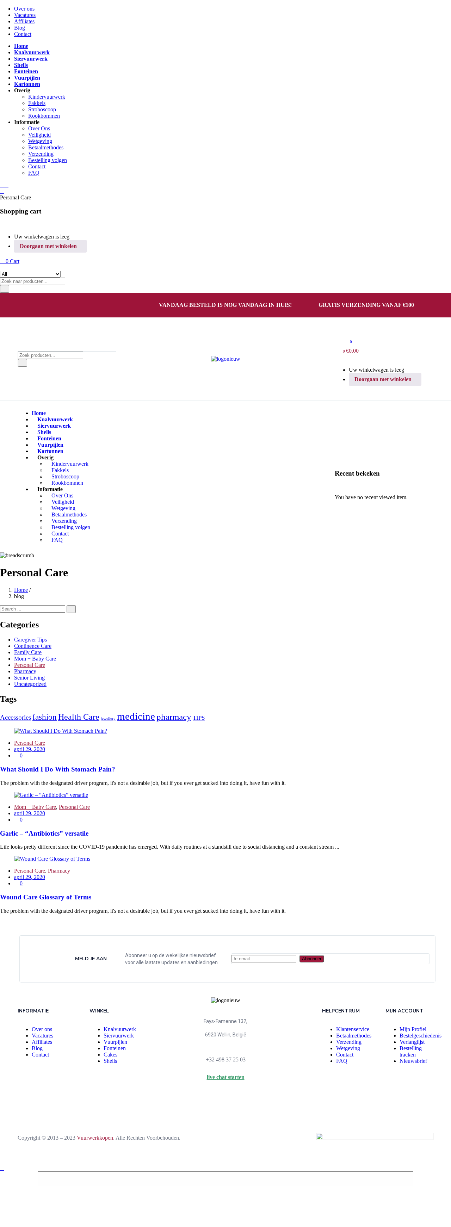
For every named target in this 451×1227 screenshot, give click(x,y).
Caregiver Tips (30, 640)
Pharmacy (25, 671)
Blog (19, 28)
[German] (47, 306)
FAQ (33, 173)
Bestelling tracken (411, 1051)
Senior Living (29, 678)
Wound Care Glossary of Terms (45, 897)
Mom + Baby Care (35, 659)
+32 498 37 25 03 (226, 1059)
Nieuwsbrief (413, 1061)
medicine (136, 716)
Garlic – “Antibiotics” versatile (44, 833)
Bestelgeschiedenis (420, 1036)
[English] (30, 306)
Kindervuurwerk (46, 97)
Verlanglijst (412, 1042)
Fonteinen (115, 1048)
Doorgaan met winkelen (48, 246)
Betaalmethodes (45, 147)
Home (21, 590)
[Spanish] (64, 306)
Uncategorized (30, 684)
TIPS (199, 717)
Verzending (41, 154)
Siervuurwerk (119, 1036)
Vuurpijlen (115, 1042)
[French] (38, 306)
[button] (9, 261)
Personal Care (29, 665)
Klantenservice (352, 1029)
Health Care (78, 716)
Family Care (28, 652)
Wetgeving (40, 141)
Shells (110, 1061)
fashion (44, 716)
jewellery (108, 718)
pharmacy (173, 716)
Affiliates (24, 21)
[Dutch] (21, 306)
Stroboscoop (42, 109)
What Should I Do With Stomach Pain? (57, 769)
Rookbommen (44, 116)
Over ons (24, 9)
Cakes (110, 1055)
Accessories (15, 717)
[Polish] (55, 306)
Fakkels (36, 103)
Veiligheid (39, 135)
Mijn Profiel (413, 1029)
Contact (22, 34)
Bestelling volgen (47, 160)
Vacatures (25, 15)
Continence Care (32, 646)
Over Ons (39, 128)
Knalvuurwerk (120, 1029)
